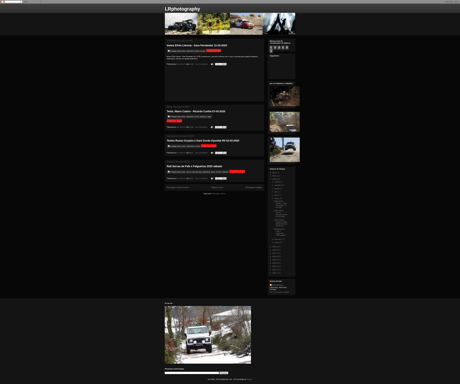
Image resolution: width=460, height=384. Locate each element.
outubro (277, 182)
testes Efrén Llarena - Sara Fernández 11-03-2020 (197, 45)
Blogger (249, 379)
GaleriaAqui (213, 50)
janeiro (277, 242)
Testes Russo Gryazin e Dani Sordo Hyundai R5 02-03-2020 (203, 140)
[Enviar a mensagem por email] (216, 64)
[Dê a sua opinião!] (218, 64)
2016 (274, 256)
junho (276, 195)
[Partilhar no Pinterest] (225, 64)
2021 (274, 176)
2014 (274, 263)
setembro (278, 185)
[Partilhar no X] (221, 64)
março (277, 198)
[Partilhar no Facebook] (223, 64)
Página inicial (217, 187)
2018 (274, 250)
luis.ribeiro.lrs (277, 285)
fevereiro (278, 239)
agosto (277, 188)
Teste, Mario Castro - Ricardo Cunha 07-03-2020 (196, 111)
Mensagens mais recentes (178, 187)
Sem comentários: (202, 64)
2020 (274, 179)
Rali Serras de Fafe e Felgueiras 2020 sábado (194, 166)
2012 (274, 270)
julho (276, 192)
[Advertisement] (214, 84)
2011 (274, 273)
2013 (274, 266)
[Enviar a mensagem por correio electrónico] (212, 64)
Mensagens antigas (253, 187)
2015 (274, 260)
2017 (274, 253)
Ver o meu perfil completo (279, 292)
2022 (274, 173)
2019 (274, 247)
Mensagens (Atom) (218, 194)
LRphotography (182, 9)
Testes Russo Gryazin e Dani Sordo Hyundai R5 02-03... (280, 223)
